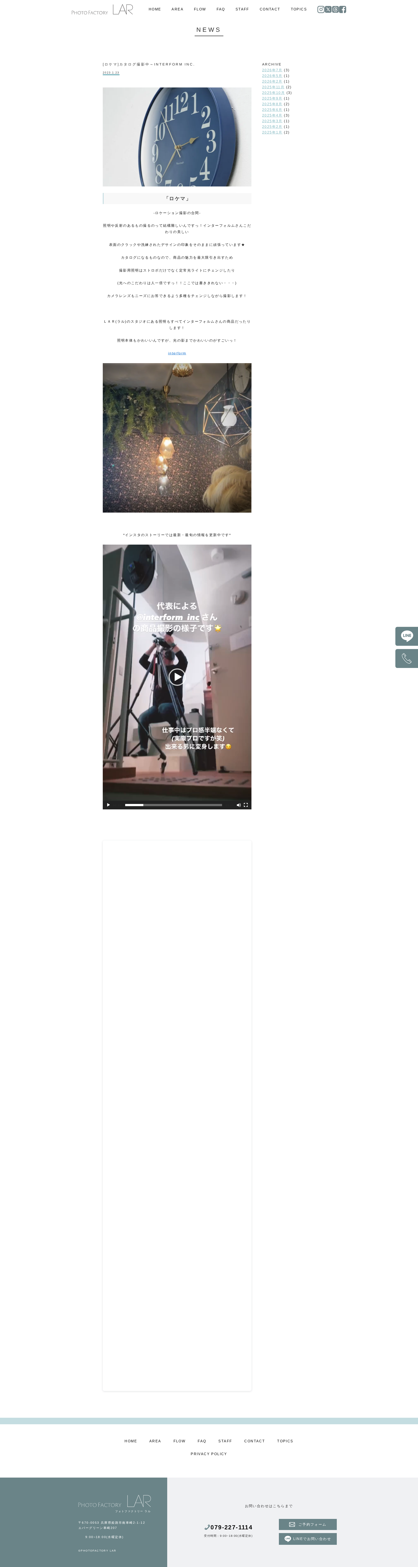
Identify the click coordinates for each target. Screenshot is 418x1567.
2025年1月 (272, 132)
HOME (155, 9)
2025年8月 (272, 104)
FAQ (221, 9)
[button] (177, 677)
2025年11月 (273, 87)
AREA (178, 9)
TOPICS (299, 9)
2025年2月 (272, 127)
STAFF (242, 9)
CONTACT (270, 9)
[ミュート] (239, 805)
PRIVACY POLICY (209, 1454)
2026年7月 (272, 70)
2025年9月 (272, 98)
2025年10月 (273, 93)
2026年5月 (272, 76)
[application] (177, 677)
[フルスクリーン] (246, 805)
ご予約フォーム (312, 1524)
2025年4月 (272, 115)
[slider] (173, 805)
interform (177, 353)
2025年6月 (272, 110)
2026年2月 (272, 81)
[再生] (108, 805)
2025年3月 (272, 121)
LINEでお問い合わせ (312, 1539)
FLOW (200, 9)
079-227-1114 (232, 1527)
